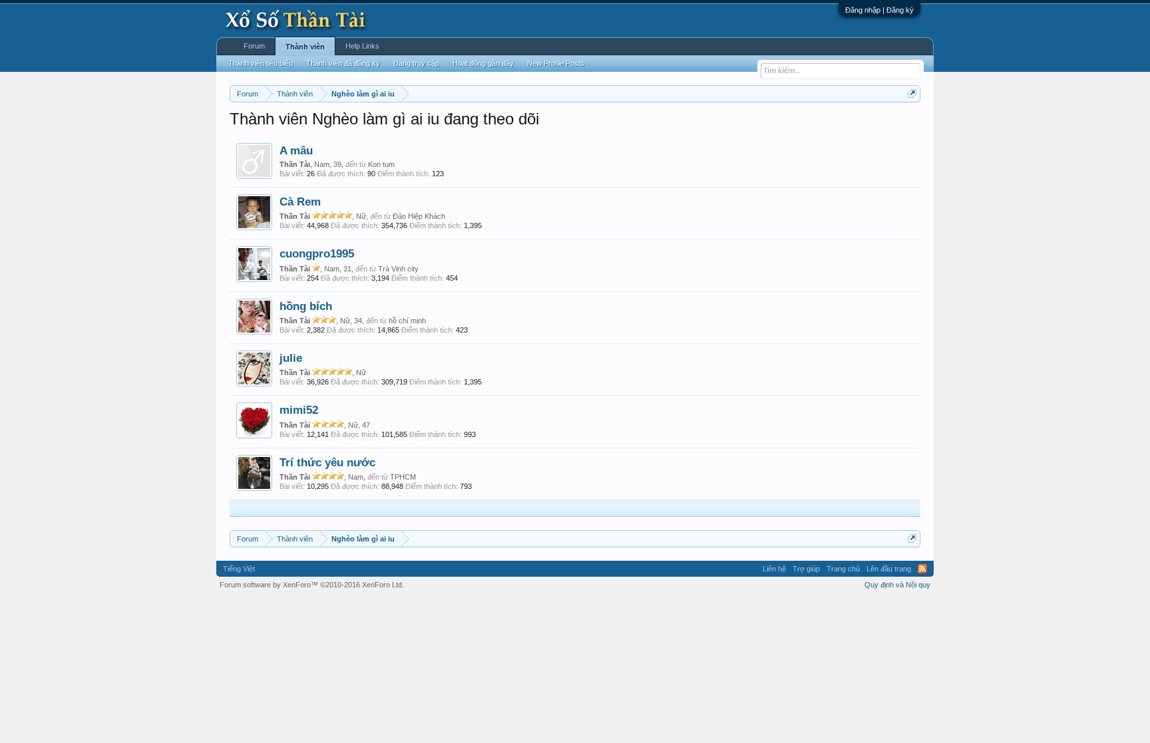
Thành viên (305, 47)
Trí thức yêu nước (327, 462)
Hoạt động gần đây (483, 63)
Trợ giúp (806, 569)
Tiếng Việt (239, 569)
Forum (254, 46)
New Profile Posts (555, 63)
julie (291, 358)
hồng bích (306, 306)
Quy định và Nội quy (897, 585)
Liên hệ (774, 569)
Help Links (362, 46)
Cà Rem (300, 201)
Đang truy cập (416, 63)
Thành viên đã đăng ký (343, 63)
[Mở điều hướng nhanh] (912, 93)
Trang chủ (843, 569)
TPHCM (403, 477)
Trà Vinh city (398, 269)
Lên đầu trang (888, 569)
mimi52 (299, 409)
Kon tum (381, 164)
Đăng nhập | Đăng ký (879, 10)
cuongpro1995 (317, 253)
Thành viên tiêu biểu (260, 63)
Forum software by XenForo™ (312, 585)
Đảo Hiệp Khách (419, 216)
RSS (922, 568)
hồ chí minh (407, 321)
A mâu (296, 150)
